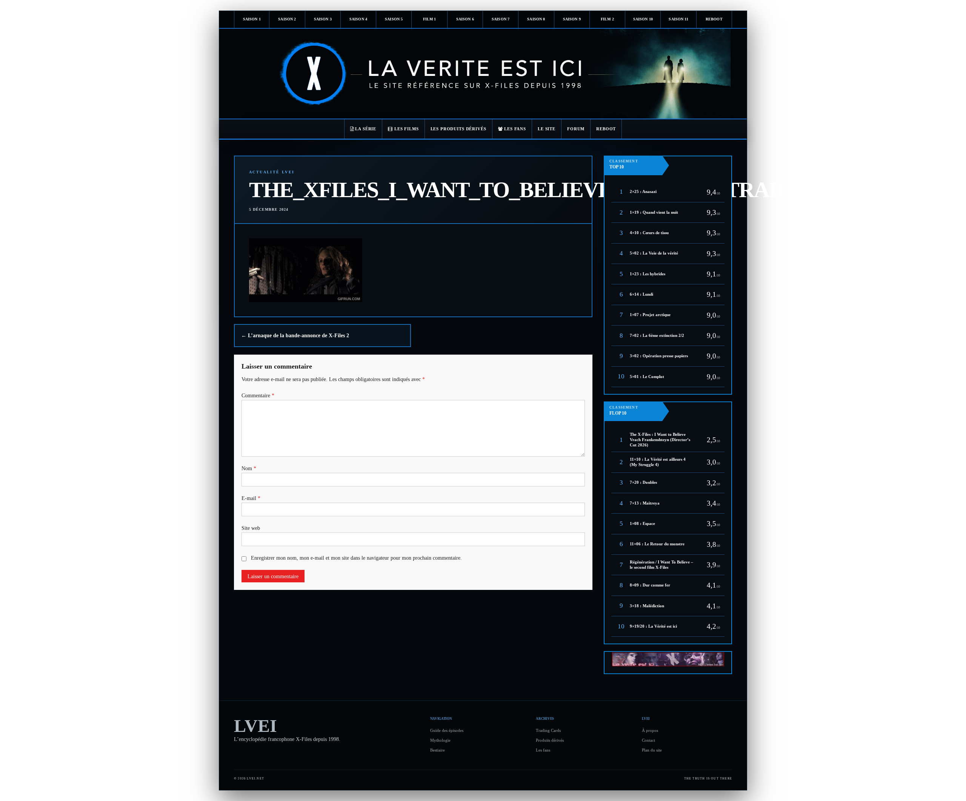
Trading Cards (548, 730)
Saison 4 (358, 19)
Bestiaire (437, 750)
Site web (251, 528)
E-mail (251, 498)
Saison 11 (678, 19)
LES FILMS (406, 129)
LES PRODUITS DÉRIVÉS (458, 129)
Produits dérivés (550, 740)
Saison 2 (287, 19)
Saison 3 (323, 19)
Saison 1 (252, 19)
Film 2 (607, 19)
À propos (650, 730)
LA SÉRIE (365, 129)
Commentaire (258, 395)
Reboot (714, 19)
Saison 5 (394, 19)
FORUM (576, 129)
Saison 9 (572, 19)
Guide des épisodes (446, 730)
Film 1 (429, 19)
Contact (648, 740)
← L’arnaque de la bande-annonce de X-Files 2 (295, 335)
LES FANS (514, 129)
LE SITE (546, 129)
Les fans (543, 750)
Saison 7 (500, 19)
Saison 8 (536, 19)
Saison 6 (465, 19)
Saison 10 (643, 19)
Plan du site (652, 750)
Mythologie (440, 740)
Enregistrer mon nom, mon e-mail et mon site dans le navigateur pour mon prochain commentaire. (356, 558)
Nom (249, 468)
